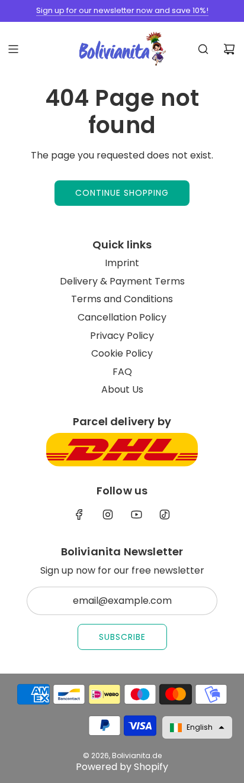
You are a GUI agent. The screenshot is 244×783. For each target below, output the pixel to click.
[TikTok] (165, 514)
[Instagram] (108, 514)
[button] (197, 727)
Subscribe (122, 637)
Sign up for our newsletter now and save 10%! (122, 10)
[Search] (203, 49)
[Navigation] (13, 49)
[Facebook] (79, 514)
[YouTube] (136, 514)
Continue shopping (122, 193)
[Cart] (229, 49)
